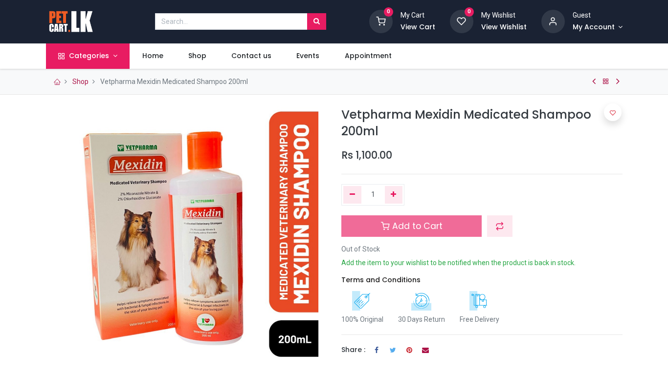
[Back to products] (606, 81)
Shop (80, 81)
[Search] (316, 21)
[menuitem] (153, 56)
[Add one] (394, 195)
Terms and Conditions (381, 280)
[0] (381, 21)
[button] (499, 226)
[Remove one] (352, 195)
